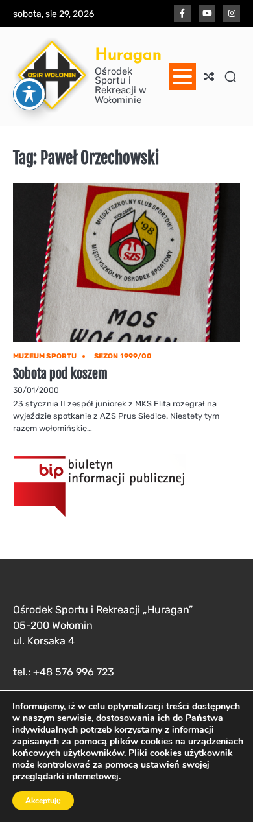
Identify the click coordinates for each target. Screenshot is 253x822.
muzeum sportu (45, 356)
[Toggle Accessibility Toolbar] (29, 94)
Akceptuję (43, 800)
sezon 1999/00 (123, 356)
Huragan (128, 54)
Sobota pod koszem (60, 374)
